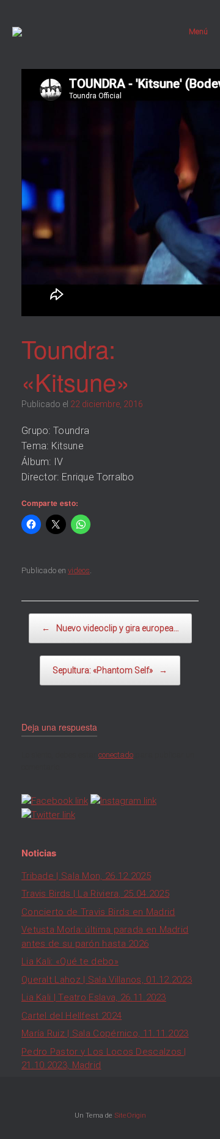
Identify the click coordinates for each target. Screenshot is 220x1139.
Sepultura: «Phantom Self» (110, 670)
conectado (115, 754)
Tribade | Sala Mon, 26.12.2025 (86, 875)
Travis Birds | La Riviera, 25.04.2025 (95, 893)
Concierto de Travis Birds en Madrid (98, 911)
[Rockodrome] (17, 32)
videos (79, 570)
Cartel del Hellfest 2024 (71, 1015)
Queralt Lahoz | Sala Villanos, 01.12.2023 (106, 979)
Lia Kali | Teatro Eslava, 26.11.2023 (93, 997)
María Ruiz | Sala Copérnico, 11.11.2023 (105, 1033)
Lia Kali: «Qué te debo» (70, 961)
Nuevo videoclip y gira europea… (110, 628)
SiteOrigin (130, 1115)
